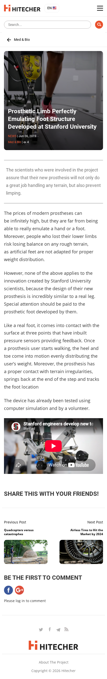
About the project (53, 662)
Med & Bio (22, 40)
